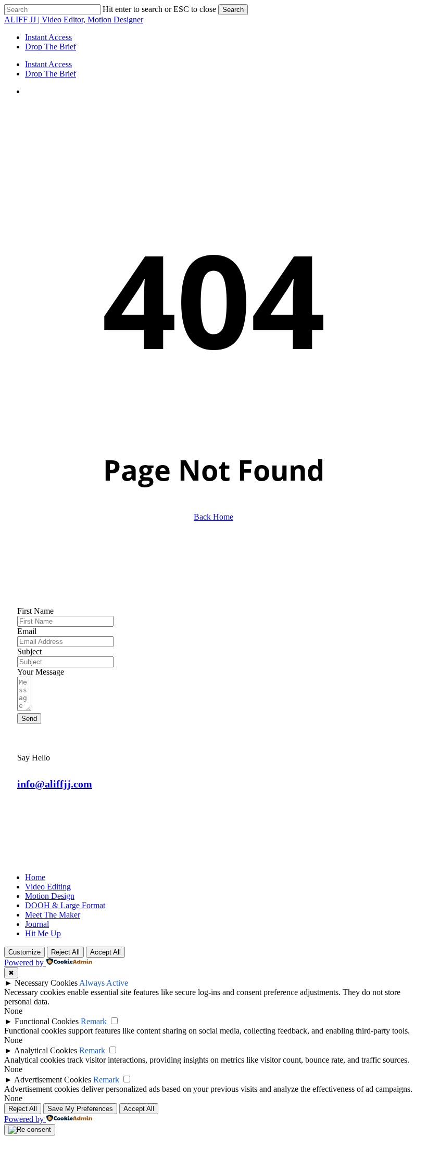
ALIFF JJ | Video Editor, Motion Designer (73, 19)
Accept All (105, 952)
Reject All (65, 952)
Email (26, 631)
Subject (29, 651)
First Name (35, 610)
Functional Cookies (47, 1021)
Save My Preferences (80, 1109)
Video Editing (48, 886)
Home (35, 877)
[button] (54, 784)
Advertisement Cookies (52, 1079)
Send (29, 718)
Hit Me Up (43, 933)
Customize (24, 952)
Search (233, 10)
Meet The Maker (52, 914)
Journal (37, 924)
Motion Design (49, 896)
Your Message (40, 671)
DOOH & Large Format (65, 905)
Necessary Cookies (46, 982)
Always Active (103, 982)
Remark (94, 1021)
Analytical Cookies (45, 1050)
